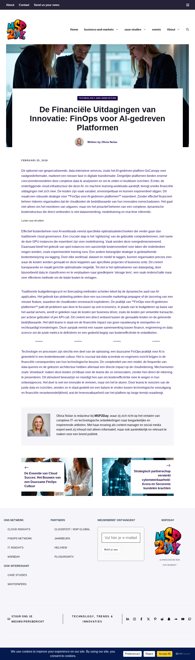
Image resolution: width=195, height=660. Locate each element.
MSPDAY (14, 556)
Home (74, 29)
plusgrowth (64, 556)
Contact (24, 4)
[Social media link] (187, 5)
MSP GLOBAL (81, 529)
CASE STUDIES (17, 575)
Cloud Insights (19, 529)
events (156, 29)
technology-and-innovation (97, 98)
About (10, 4)
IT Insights (15, 547)
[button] (186, 29)
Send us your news (46, 4)
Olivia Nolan (109, 142)
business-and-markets (99, 29)
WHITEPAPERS (17, 584)
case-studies (133, 29)
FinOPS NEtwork (20, 538)
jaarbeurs (62, 538)
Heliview (60, 547)
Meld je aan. (111, 549)
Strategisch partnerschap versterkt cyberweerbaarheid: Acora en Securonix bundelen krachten (152, 480)
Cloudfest (62, 529)
